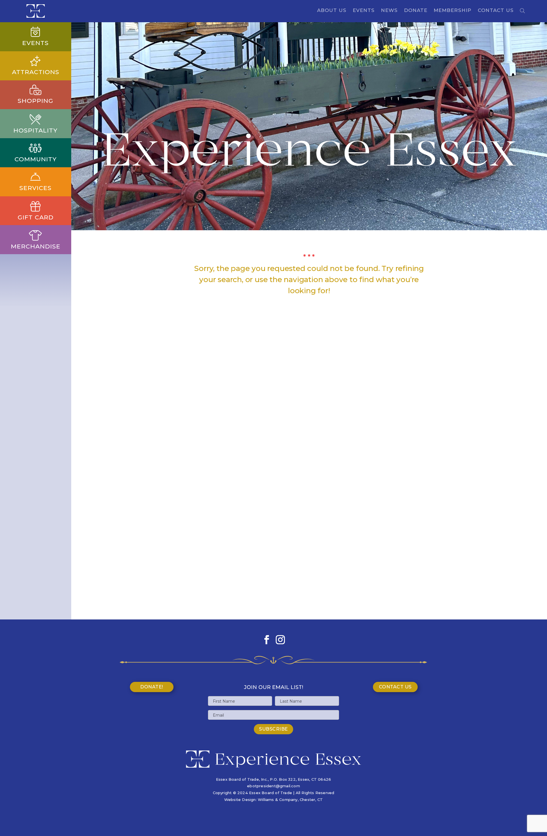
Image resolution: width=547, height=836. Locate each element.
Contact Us (496, 10)
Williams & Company (278, 799)
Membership (453, 10)
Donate (415, 10)
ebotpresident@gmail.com (273, 786)
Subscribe (273, 729)
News (389, 10)
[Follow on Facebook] (267, 640)
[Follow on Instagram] (280, 640)
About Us (331, 10)
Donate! (151, 687)
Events (364, 10)
